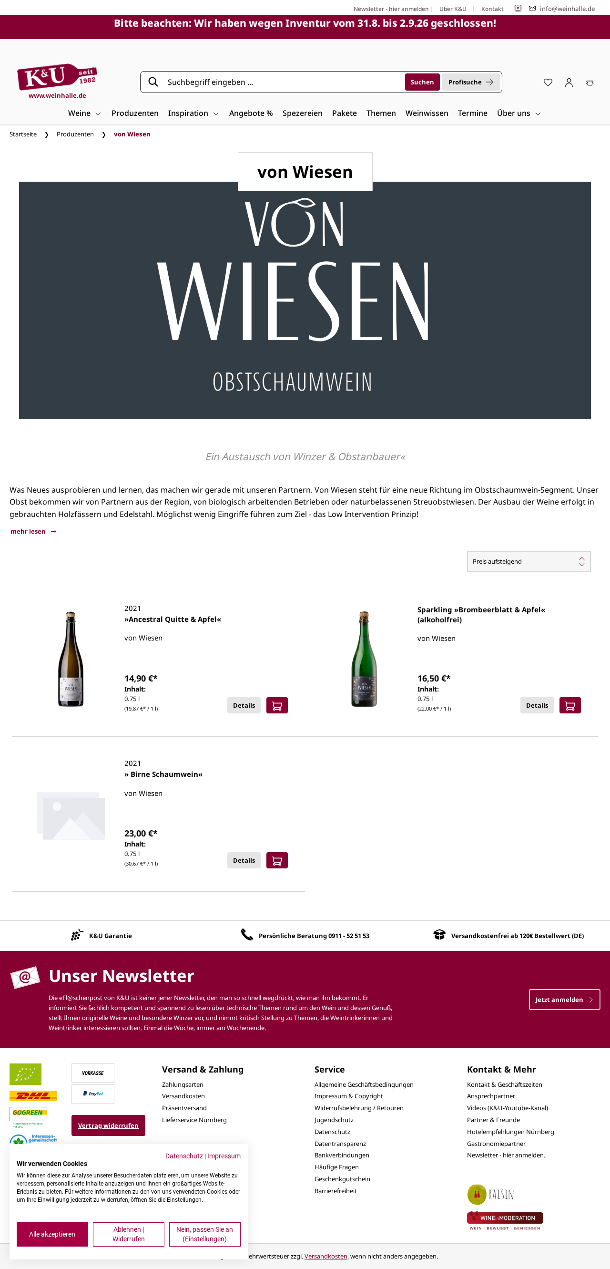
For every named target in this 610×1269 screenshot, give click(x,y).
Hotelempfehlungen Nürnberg (510, 1131)
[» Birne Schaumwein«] (71, 814)
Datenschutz (332, 1131)
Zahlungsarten (182, 1084)
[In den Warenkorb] (277, 705)
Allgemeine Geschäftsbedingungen (364, 1084)
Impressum (224, 1156)
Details (244, 705)
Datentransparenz (340, 1143)
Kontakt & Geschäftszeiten (504, 1084)
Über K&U (453, 9)
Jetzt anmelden (560, 999)
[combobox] (283, 82)
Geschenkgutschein (342, 1179)
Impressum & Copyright (349, 1096)
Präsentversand (184, 1108)
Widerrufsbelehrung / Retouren (359, 1108)
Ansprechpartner (491, 1096)
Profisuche (465, 82)
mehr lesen (28, 531)
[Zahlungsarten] (93, 1072)
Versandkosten (183, 1096)
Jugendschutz (334, 1119)
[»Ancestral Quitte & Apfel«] (71, 659)
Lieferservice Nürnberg (194, 1119)
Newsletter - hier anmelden (391, 9)
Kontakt (492, 9)
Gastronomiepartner (496, 1143)
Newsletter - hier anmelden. (506, 1155)
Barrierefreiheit (336, 1190)
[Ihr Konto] (569, 82)
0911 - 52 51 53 (348, 935)
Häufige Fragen (337, 1167)
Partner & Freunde (493, 1119)
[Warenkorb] (590, 82)
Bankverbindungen (342, 1155)
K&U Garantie (110, 935)
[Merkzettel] (548, 82)
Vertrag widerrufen (108, 1125)
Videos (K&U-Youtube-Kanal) (507, 1108)
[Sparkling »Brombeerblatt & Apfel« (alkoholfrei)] (364, 659)
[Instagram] (518, 8)
